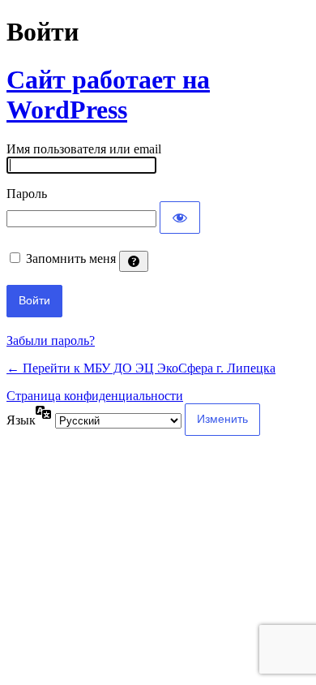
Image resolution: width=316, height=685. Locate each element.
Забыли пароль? (50, 340)
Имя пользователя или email (83, 149)
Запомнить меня (71, 258)
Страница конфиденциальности (94, 396)
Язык (21, 420)
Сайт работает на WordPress (108, 94)
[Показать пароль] (180, 217)
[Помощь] (133, 261)
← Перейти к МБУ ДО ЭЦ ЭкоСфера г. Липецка (140, 368)
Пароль (26, 193)
